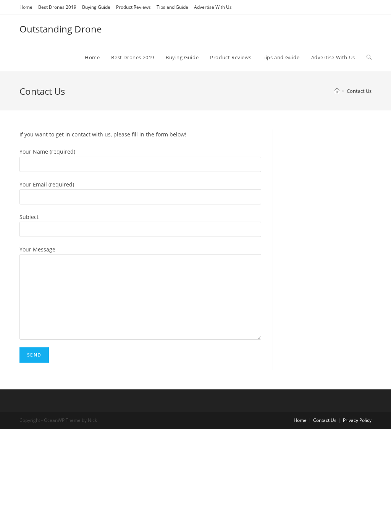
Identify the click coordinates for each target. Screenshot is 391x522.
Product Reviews (133, 7)
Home (25, 7)
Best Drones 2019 (57, 7)
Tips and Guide (172, 7)
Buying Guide (96, 7)
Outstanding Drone (60, 29)
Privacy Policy (357, 420)
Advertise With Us (213, 7)
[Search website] (369, 57)
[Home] (336, 91)
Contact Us (324, 420)
